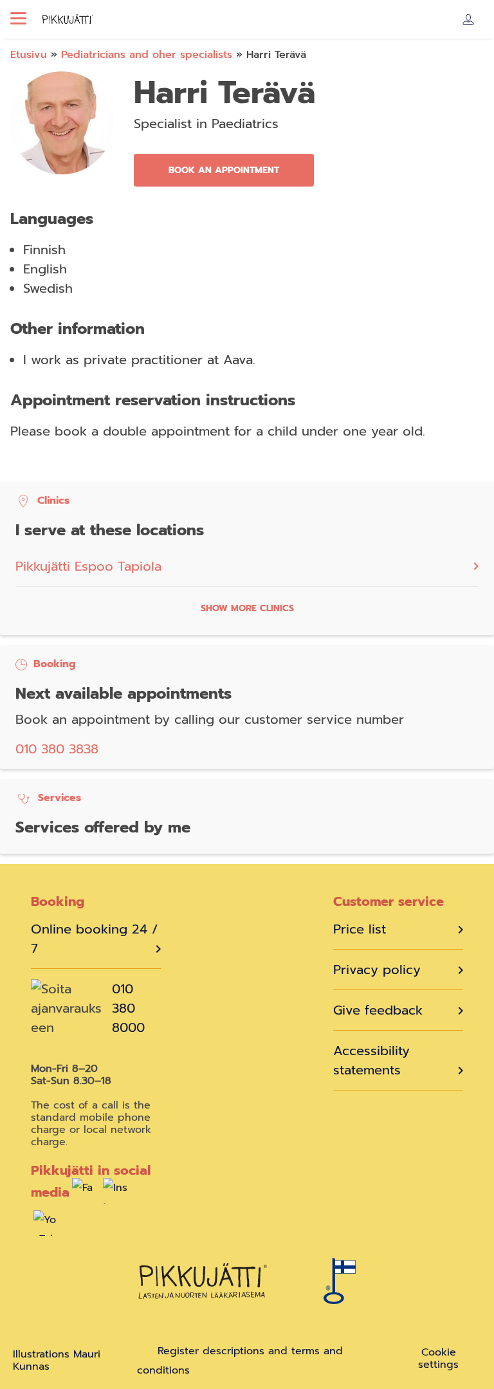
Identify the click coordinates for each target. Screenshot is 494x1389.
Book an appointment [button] (224, 170)
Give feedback (378, 1010)
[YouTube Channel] (46, 1226)
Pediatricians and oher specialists (146, 54)
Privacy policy (377, 969)
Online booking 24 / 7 (94, 938)
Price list (359, 929)
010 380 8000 (128, 1008)
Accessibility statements (371, 1060)
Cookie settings (438, 1359)
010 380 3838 (56, 749)
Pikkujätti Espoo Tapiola (88, 566)
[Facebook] (84, 1194)
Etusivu (28, 54)
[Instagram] (115, 1194)
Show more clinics (247, 608)
